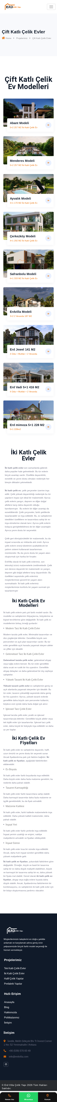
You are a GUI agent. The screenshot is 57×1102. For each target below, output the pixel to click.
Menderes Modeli (22, 160)
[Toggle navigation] (51, 7)
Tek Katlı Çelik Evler (15, 968)
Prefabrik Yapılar (13, 983)
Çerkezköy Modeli (23, 236)
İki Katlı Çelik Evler (14, 973)
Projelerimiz (22, 38)
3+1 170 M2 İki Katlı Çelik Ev (23, 203)
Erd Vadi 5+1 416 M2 (24, 387)
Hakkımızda (10, 1012)
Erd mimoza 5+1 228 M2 (27, 425)
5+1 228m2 (15, 429)
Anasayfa (9, 1002)
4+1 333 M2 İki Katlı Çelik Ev (23, 278)
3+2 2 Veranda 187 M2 (21, 316)
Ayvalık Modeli (20, 198)
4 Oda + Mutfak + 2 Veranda (23, 354)
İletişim (8, 1022)
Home (8, 38)
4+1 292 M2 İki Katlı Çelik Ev (23, 240)
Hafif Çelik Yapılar (14, 978)
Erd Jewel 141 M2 (22, 349)
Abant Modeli (19, 123)
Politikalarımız (11, 1017)
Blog (6, 1007)
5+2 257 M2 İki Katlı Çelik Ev (23, 127)
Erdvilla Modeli (21, 311)
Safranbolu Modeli (23, 274)
